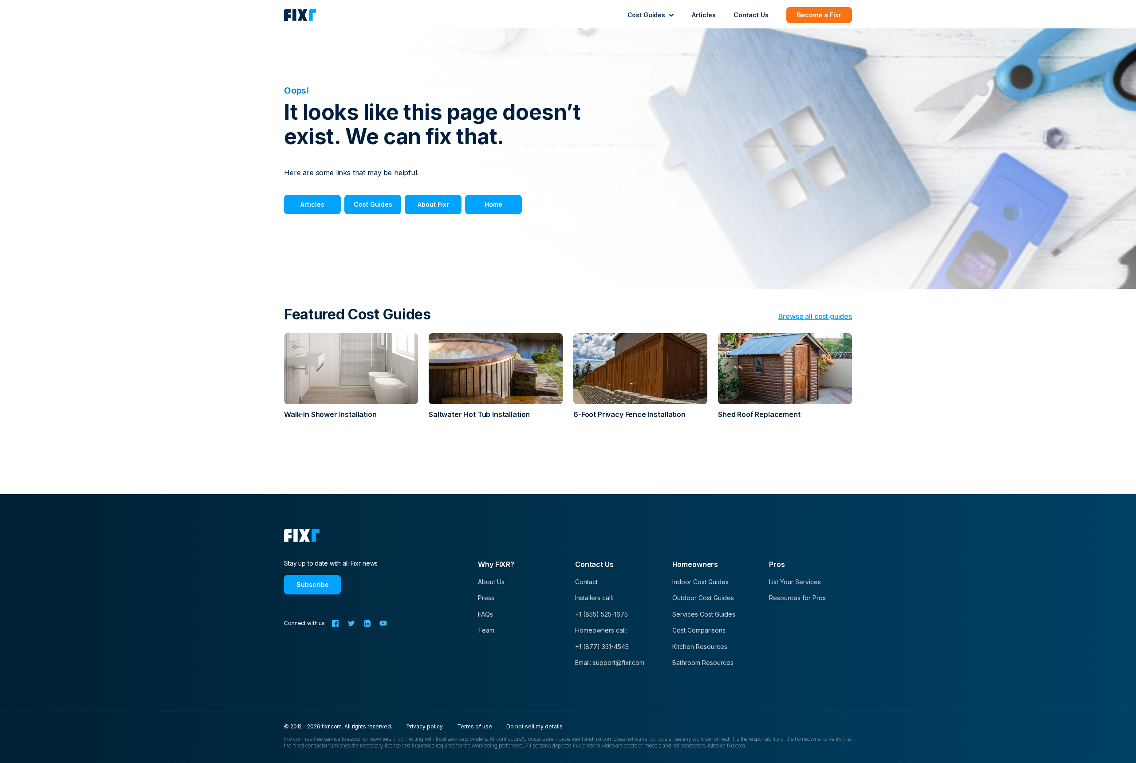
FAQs (485, 614)
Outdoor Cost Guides (703, 598)
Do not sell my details (534, 726)
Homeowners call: (601, 630)
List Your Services (795, 582)
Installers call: (594, 598)
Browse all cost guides (815, 316)
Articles (704, 15)
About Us (491, 582)
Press (486, 598)
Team (486, 630)
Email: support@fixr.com (609, 662)
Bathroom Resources (703, 662)
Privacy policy (424, 726)
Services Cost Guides (703, 614)
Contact (586, 582)
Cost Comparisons (699, 630)
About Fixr (433, 204)
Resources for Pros (797, 598)
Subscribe (312, 584)
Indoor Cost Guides (700, 582)
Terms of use (474, 726)
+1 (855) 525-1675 (601, 614)
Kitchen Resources (699, 646)
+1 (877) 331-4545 (602, 646)
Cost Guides (373, 204)
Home (493, 204)
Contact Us (751, 15)
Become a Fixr (819, 15)
